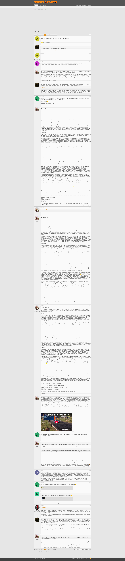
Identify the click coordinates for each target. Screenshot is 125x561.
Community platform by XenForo (58, 560)
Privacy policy (83, 558)
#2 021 (90, 36)
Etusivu (89, 558)
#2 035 (90, 470)
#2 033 (90, 432)
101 (43, 34)
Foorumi (36, 5)
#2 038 (90, 505)
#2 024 (90, 61)
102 (44, 34)
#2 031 (90, 305)
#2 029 (90, 207)
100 (41, 34)
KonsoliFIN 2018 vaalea (38, 558)
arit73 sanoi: (43, 87)
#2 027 (90, 96)
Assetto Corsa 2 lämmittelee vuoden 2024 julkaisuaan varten (56, 497)
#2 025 (90, 69)
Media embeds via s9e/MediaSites (70, 560)
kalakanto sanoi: (44, 507)
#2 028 (90, 106)
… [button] (39, 34)
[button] (41, 5)
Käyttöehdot (78, 558)
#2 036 (90, 482)
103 (46, 34)
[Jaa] (88, 36)
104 (48, 34)
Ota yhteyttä (74, 558)
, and (46, 42)
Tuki (86, 558)
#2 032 (90, 395)
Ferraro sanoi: (44, 448)
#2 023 (90, 53)
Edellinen (35, 34)
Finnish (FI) (44, 558)
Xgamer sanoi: (44, 209)
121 (51, 34)
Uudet (40, 5)
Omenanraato (36, 33)
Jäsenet (44, 5)
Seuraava (54, 34)
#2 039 (90, 517)
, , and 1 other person (49, 80)
